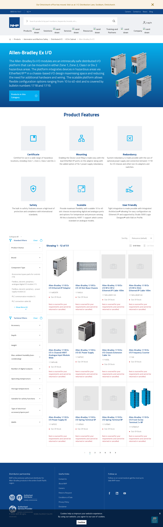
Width (13, 422)
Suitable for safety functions (23, 398)
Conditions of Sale (65, 497)
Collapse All (14, 236)
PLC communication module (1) (23, 296)
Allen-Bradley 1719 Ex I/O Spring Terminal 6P (86, 418)
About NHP (63, 483)
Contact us (137, 11)
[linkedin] (117, 493)
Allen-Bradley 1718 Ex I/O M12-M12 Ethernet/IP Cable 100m (113, 288)
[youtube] (124, 493)
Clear (35, 240)
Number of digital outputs (21, 368)
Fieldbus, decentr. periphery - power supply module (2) (26, 290)
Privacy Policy (64, 502)
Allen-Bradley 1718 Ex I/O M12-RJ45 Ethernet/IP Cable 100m (140, 288)
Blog (151, 11)
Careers (128, 11)
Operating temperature (21, 378)
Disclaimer (63, 506)
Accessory (15, 325)
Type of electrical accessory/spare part (20, 410)
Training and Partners (112, 31)
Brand (13, 257)
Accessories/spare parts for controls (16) (26, 275)
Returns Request (65, 492)
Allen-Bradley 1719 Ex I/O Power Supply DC (59, 418)
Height (14, 345)
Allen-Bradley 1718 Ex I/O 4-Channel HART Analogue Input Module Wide (59, 354)
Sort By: (125, 238)
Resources (88, 30)
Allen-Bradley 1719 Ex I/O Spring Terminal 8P (112, 418)
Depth (13, 335)
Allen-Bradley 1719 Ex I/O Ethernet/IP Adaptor (60, 286)
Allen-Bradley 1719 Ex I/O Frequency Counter (139, 351)
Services (67, 30)
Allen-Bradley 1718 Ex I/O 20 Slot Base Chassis (87, 286)
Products (28, 30)
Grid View (136, 245)
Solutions (48, 30)
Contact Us (63, 479)
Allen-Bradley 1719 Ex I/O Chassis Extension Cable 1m (112, 352)
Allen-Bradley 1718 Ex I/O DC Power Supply (85, 351)
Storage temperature (20, 388)
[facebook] (109, 493)
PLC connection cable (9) (21, 301)
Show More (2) (22, 307)
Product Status (17, 247)
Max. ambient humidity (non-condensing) (22, 357)
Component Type (18, 267)
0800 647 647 (15, 11)
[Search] (114, 21)
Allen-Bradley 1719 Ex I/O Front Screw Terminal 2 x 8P (139, 420)
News (145, 11)
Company (138, 30)
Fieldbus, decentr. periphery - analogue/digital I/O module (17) (24, 282)
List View (150, 245)
